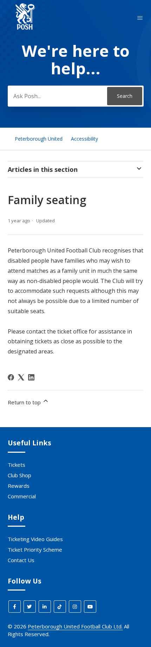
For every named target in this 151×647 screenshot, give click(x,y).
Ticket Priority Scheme (35, 549)
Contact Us (21, 560)
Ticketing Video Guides (35, 538)
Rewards (18, 485)
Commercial (22, 496)
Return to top (25, 402)
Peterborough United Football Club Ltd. (75, 626)
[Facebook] (11, 377)
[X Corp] (21, 377)
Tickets (16, 464)
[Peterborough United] (25, 31)
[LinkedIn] (31, 377)
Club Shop (19, 475)
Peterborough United (39, 138)
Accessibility (84, 138)
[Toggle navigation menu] (140, 18)
